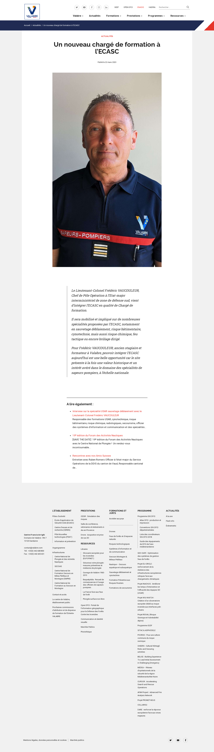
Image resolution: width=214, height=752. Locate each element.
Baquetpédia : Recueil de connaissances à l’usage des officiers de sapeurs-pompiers (93, 583)
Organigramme (58, 548)
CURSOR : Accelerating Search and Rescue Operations (147, 684)
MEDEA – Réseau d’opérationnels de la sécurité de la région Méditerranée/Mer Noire (148, 672)
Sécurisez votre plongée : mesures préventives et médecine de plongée (93, 565)
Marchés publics (77, 740)
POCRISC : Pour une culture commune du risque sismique (149, 638)
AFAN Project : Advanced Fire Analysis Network (150, 693)
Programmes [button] (155, 15)
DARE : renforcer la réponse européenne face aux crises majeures (149, 713)
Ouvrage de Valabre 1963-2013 (94, 573)
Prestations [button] (134, 15)
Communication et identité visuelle (92, 620)
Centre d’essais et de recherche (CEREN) (63, 528)
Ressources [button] (177, 15)
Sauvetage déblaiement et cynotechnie (120, 573)
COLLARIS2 (142, 705)
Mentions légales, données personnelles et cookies (45, 740)
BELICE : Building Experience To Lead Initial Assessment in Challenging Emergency (149, 660)
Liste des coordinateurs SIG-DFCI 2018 (150, 535)
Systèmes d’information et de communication (120, 550)
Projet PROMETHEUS (146, 700)
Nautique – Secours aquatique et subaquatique (120, 566)
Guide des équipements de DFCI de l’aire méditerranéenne (150, 544)
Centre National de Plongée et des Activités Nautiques (65, 559)
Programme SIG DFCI (146, 516)
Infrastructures (58, 552)
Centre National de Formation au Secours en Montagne (65, 585)
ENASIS (140, 7)
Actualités (94, 15)
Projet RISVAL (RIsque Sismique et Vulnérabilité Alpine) (148, 617)
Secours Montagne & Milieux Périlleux (118, 558)
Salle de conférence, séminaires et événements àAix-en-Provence (92, 527)
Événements (171, 526)
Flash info (170, 521)
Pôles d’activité (58, 516)
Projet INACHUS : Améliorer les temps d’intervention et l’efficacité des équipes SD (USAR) (149, 588)
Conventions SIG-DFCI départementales (149, 528)
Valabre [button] (77, 15)
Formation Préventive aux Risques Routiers (119, 581)
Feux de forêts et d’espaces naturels (121, 537)
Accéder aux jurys (116, 519)
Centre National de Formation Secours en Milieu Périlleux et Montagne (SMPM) (64, 575)
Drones (112, 531)
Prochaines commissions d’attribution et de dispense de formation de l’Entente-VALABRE (64, 611)
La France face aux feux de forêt (93, 593)
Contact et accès (59, 594)
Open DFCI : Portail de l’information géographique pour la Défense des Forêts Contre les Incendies (92, 609)
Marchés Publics (88, 627)
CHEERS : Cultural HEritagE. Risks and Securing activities (149, 649)
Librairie (84, 549)
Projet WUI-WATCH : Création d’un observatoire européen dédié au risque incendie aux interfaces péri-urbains (149, 604)
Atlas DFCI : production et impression (150, 521)
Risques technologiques (119, 544)
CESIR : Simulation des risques (90, 517)
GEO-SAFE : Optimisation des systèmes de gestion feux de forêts (148, 556)
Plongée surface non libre (93, 599)
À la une (169, 516)
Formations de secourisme (120, 588)
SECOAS (58, 566)
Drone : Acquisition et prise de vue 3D (92, 536)
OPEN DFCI (128, 7)
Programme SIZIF (145, 625)
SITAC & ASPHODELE (146, 630)
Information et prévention (65, 541)
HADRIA (152, 7)
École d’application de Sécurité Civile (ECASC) (64, 521)
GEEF (116, 7)
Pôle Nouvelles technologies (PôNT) (63, 535)
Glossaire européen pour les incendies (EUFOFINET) (93, 555)
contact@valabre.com (33, 548)
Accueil (27, 25)
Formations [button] (113, 15)
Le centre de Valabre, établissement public (61, 601)
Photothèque (86, 632)
